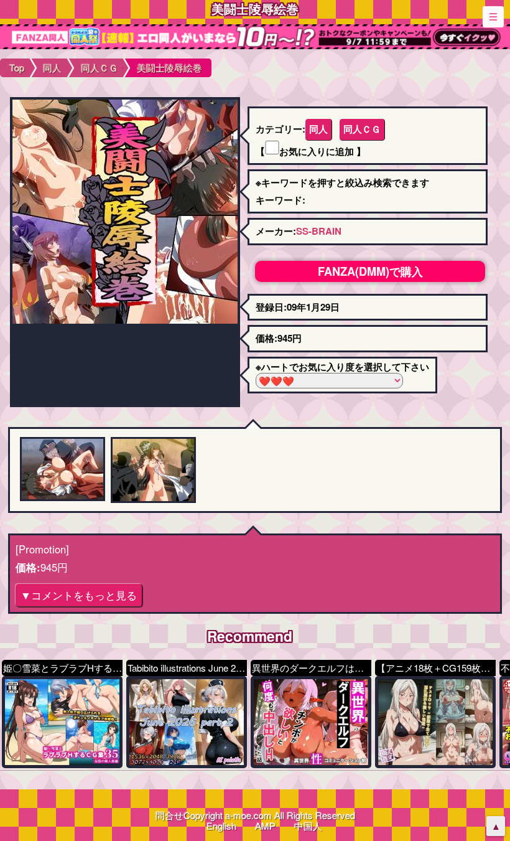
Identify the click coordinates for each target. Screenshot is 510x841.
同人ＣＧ (362, 129)
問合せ (169, 815)
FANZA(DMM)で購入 (370, 271)
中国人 (308, 825)
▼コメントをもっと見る (79, 595)
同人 (318, 129)
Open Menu (493, 16)
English (221, 825)
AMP (265, 825)
